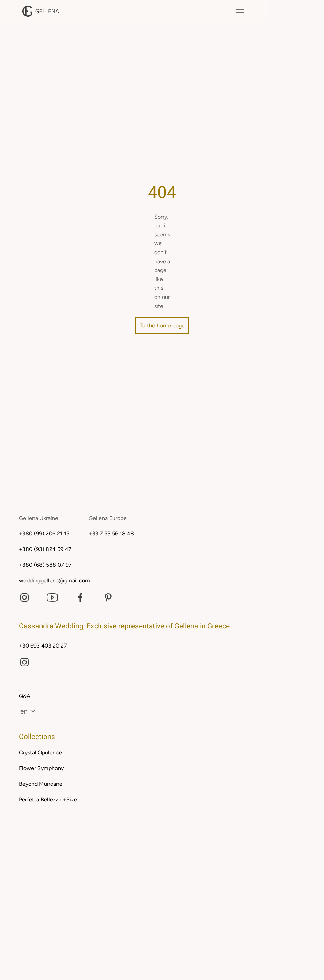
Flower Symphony (41, 768)
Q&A (24, 696)
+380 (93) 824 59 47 (45, 549)
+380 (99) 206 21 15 (44, 533)
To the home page (162, 325)
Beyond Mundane (40, 784)
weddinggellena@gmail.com (54, 580)
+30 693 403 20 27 (43, 645)
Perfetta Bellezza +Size (48, 799)
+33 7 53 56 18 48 (111, 533)
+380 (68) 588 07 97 (45, 564)
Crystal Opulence (40, 752)
